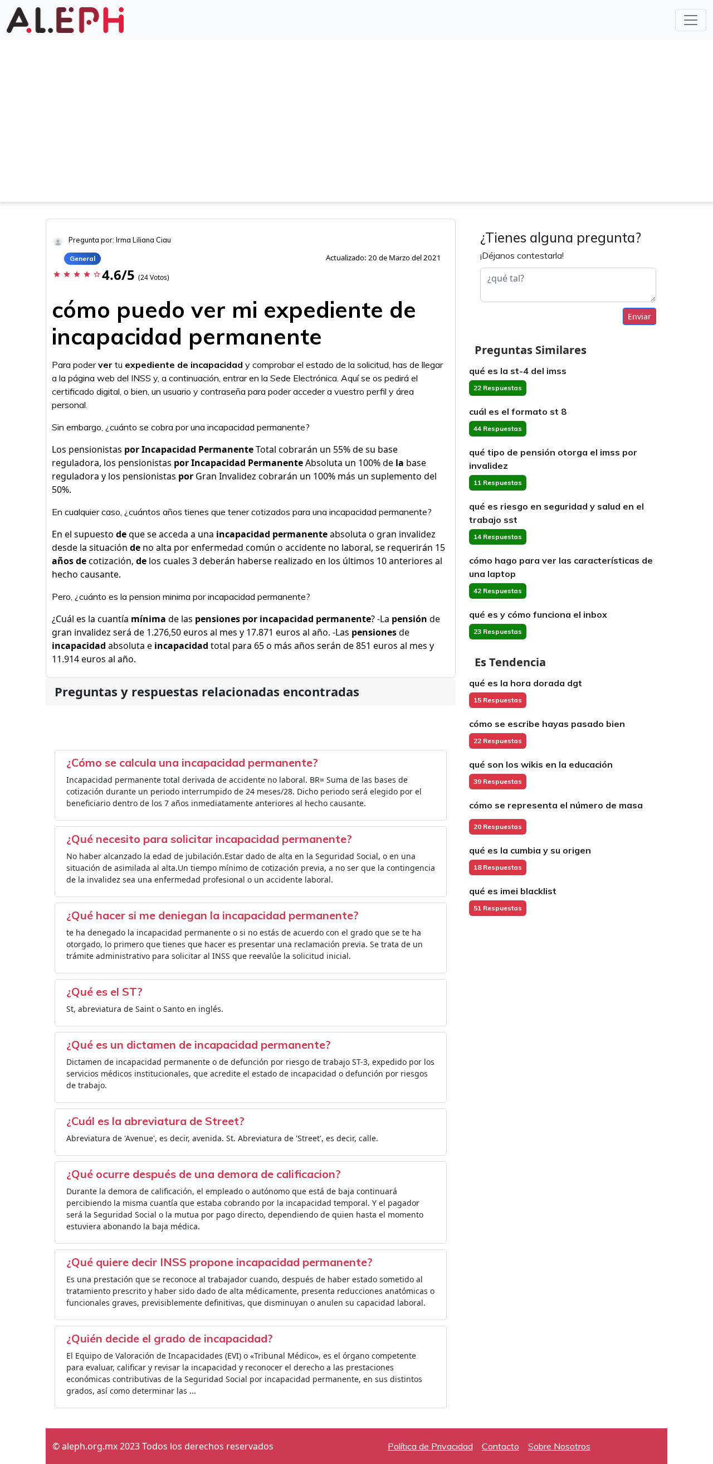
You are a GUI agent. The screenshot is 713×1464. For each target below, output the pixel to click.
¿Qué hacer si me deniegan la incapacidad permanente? (212, 915)
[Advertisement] (356, 124)
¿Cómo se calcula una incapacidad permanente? (192, 762)
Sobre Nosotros (559, 1446)
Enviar (639, 316)
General (82, 258)
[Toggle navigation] (690, 20)
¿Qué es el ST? (104, 991)
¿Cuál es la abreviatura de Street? (155, 1121)
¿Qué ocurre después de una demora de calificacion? (203, 1174)
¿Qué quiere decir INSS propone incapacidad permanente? (219, 1262)
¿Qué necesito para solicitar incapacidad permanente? (209, 839)
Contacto (500, 1446)
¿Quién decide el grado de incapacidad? (169, 1338)
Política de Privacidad (430, 1446)
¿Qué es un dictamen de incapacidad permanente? (198, 1044)
